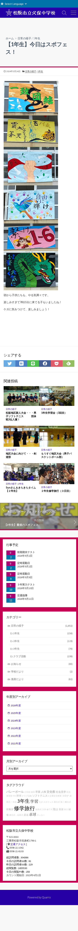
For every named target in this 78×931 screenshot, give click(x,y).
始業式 (39, 809)
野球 (19, 795)
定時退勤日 (23, 563)
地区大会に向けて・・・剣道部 (21, 455)
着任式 (57, 802)
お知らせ (42, 664)
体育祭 (9, 796)
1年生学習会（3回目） (54, 412)
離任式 (68, 802)
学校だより (42, 671)
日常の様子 (24, 38)
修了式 (50, 809)
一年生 (14, 802)
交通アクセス (18, 844)
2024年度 (16, 720)
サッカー (41, 815)
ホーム (10, 38)
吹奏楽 (9, 809)
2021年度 (16, 743)
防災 (69, 792)
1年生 (36, 38)
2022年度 (16, 735)
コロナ (65, 795)
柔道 (26, 815)
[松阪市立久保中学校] (30, 13)
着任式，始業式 (16, 815)
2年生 (21, 483)
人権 (43, 791)
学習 (34, 801)
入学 (44, 809)
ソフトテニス (40, 795)
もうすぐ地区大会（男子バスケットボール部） (56, 455)
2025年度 (16, 713)
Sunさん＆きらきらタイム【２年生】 (21, 489)
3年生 (43, 648)
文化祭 (51, 791)
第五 (66, 809)
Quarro (46, 897)
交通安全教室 (55, 796)
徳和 (33, 792)
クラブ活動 (43, 656)
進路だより (42, 679)
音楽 (61, 809)
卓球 (32, 814)
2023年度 (16, 728)
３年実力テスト (26, 584)
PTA (14, 796)
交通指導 (22, 595)
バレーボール (15, 791)
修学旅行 (24, 808)
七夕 (41, 802)
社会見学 (61, 791)
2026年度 (16, 705)
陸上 (55, 809)
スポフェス (48, 802)
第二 (62, 802)
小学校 (27, 792)
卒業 (37, 791)
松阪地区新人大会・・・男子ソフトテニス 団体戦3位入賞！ (21, 416)
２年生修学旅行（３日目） (56, 490)
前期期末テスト (26, 552)
